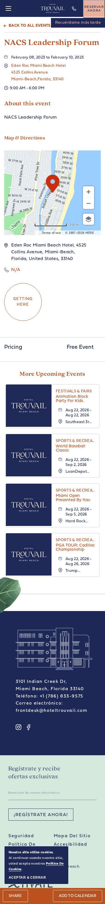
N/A (15, 270)
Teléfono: (27, 696)
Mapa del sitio (72, 836)
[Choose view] (88, 219)
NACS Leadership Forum (51, 43)
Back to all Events (30, 26)
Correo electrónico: (39, 703)
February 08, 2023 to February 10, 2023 (47, 57)
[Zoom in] (88, 191)
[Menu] (8, 8)
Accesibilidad (70, 844)
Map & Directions (24, 138)
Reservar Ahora (94, 8)
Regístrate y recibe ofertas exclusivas (34, 773)
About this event (27, 104)
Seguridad (21, 836)
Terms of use (51, 232)
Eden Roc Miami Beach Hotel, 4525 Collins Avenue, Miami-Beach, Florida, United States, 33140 (48, 252)
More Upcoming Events (52, 374)
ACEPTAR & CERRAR (27, 877)
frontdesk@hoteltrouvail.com (51, 710)
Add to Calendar (77, 896)
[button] (38, 72)
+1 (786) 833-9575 (74, 12)
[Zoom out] (88, 203)
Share (15, 896)
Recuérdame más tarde (78, 23)
